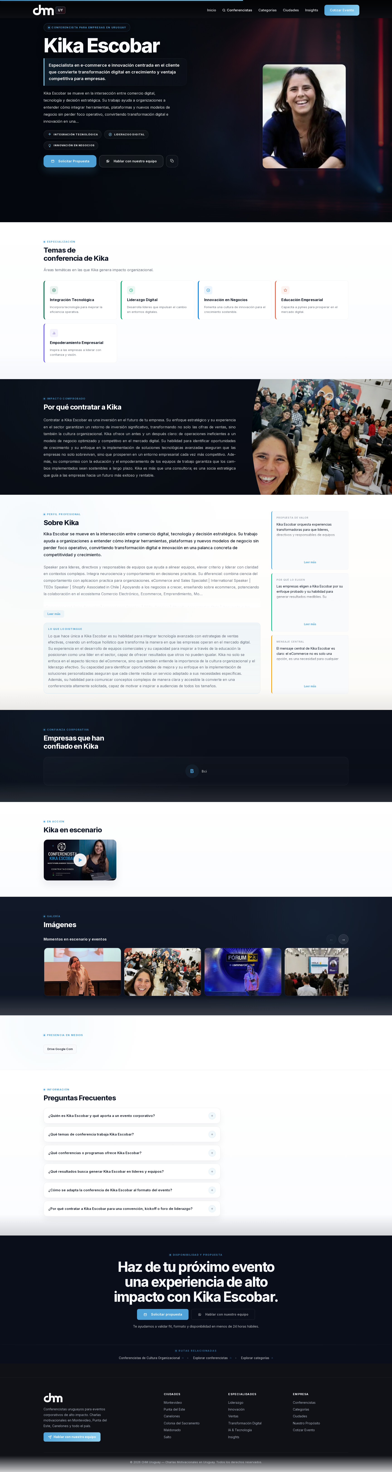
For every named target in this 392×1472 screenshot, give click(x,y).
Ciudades (291, 10)
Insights (311, 10)
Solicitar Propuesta (73, 161)
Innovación (236, 1409)
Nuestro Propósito (306, 1423)
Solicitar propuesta (166, 1314)
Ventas (233, 1416)
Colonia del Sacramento (182, 1423)
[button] (80, 859)
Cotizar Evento (342, 10)
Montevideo (173, 1402)
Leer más (53, 614)
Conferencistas (239, 10)
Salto (167, 1437)
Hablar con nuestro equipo (135, 161)
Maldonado (172, 1430)
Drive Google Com (60, 1049)
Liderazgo (235, 1402)
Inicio (211, 10)
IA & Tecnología (240, 1430)
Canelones (172, 1416)
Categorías (267, 10)
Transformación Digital (245, 1423)
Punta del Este (174, 1409)
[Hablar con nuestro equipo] (380, 1445)
